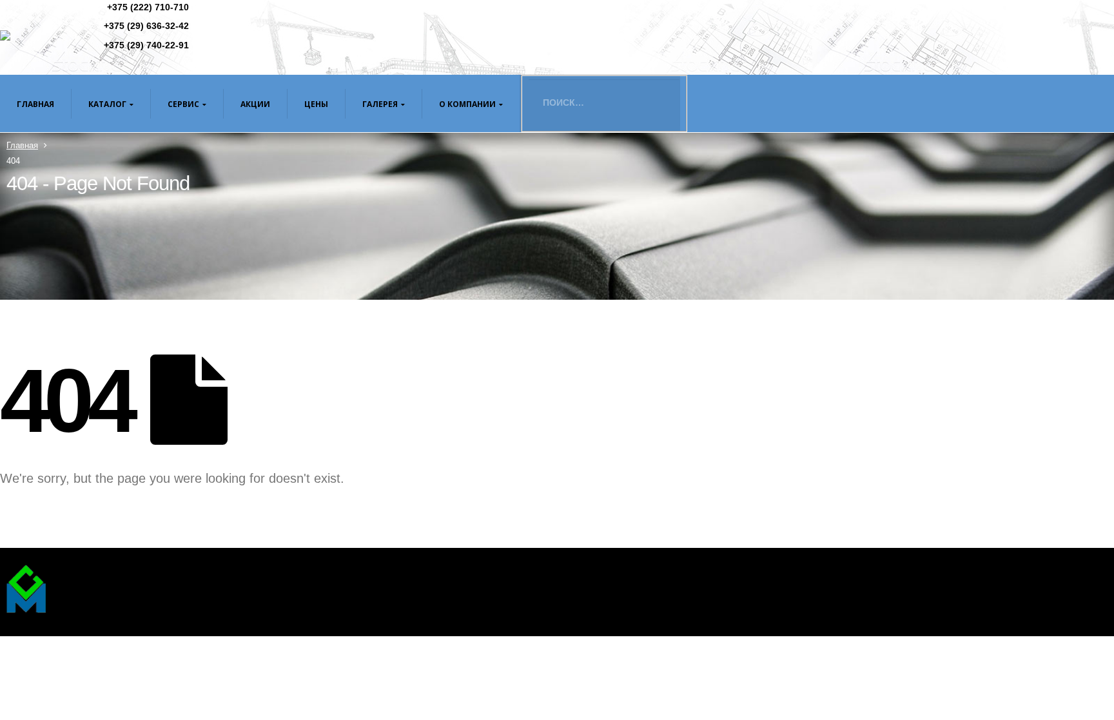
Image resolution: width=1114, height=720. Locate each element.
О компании (467, 104)
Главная (35, 104)
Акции (255, 104)
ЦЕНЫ (316, 104)
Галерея (380, 104)
